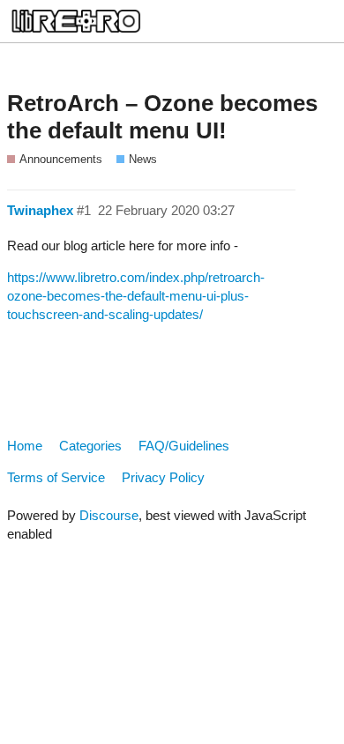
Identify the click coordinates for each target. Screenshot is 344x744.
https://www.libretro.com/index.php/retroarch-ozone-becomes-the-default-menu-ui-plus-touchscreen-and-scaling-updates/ (136, 296)
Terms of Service (56, 477)
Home (24, 445)
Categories (90, 445)
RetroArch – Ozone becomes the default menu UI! (162, 117)
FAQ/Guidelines (183, 445)
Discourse (108, 515)
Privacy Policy (163, 477)
